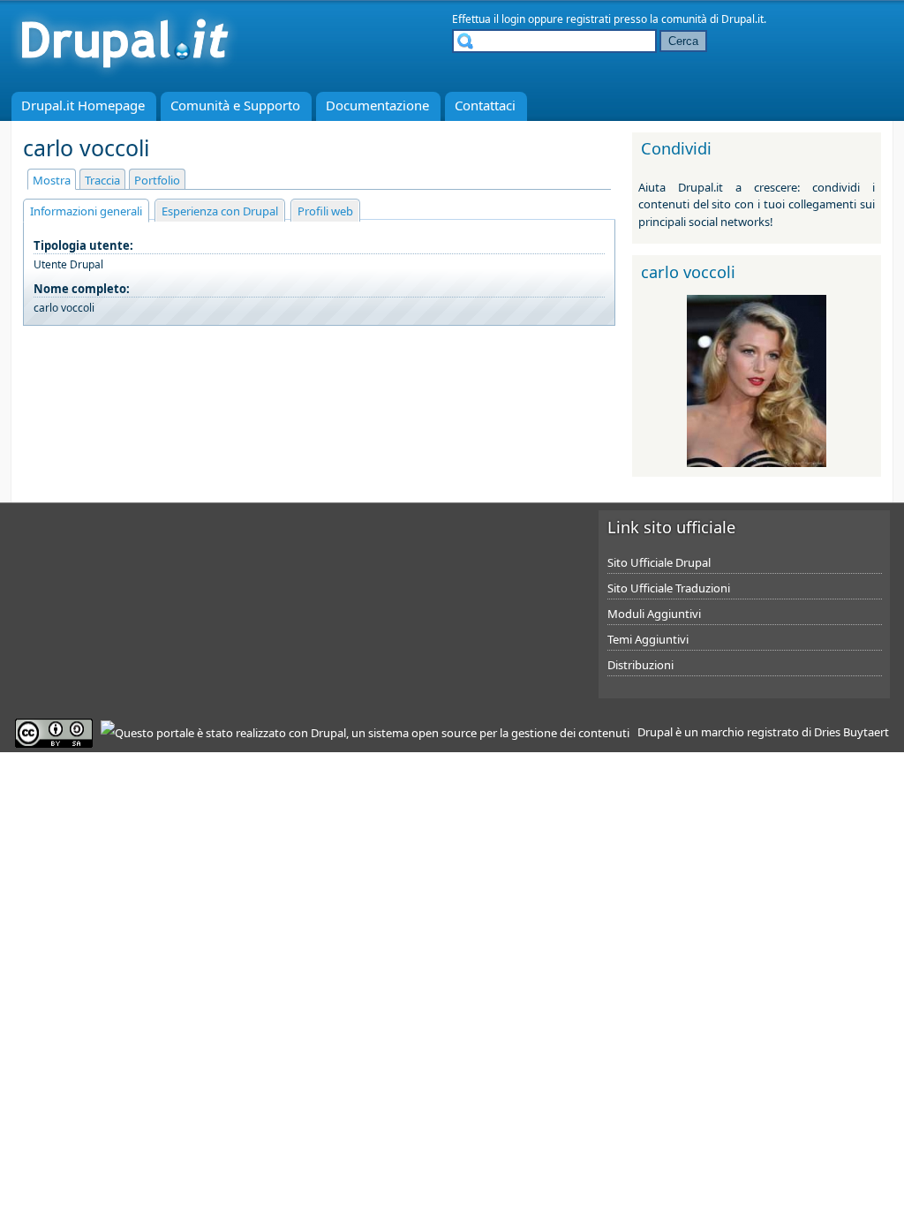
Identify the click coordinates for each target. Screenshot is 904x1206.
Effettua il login (488, 18)
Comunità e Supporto (235, 105)
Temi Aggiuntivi (648, 639)
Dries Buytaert (851, 732)
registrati (588, 18)
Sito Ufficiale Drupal (659, 562)
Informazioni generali (86, 211)
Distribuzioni (640, 665)
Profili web (325, 211)
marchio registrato (750, 732)
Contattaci (485, 105)
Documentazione (377, 105)
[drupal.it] (124, 75)
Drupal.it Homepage (83, 105)
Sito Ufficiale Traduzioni (668, 588)
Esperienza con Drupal (220, 211)
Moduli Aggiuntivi (654, 614)
